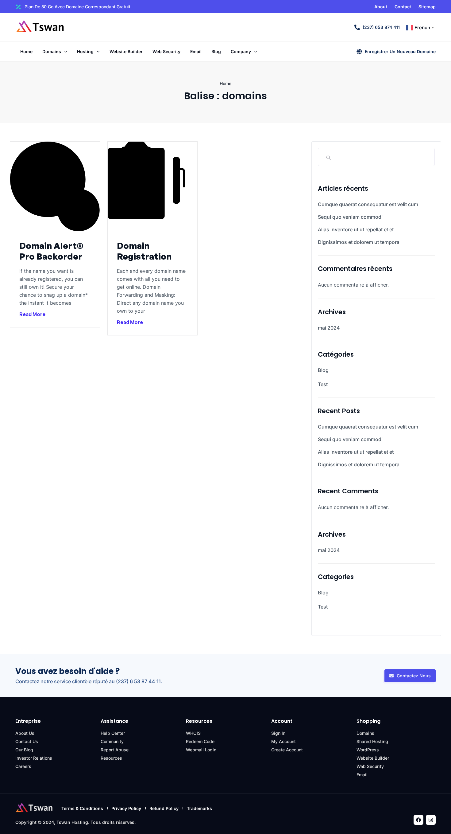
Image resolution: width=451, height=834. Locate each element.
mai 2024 (329, 328)
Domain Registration (144, 251)
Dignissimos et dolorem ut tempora (358, 242)
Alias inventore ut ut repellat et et (356, 229)
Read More (32, 314)
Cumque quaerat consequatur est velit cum (368, 204)
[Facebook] (418, 820)
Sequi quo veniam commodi (350, 217)
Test (323, 384)
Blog (323, 370)
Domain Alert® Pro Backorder (51, 251)
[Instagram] (431, 820)
